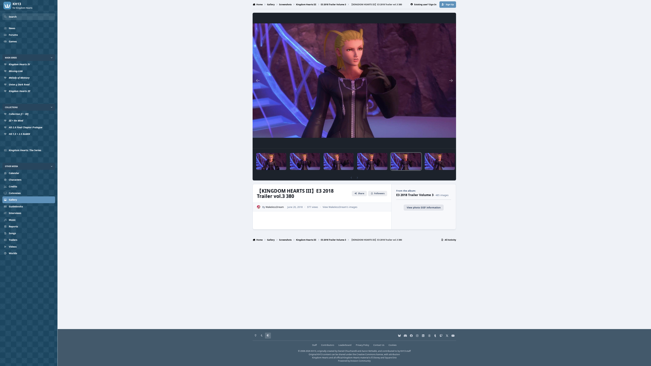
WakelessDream (275, 207)
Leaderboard (344, 345)
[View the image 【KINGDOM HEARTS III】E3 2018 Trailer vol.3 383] (305, 161)
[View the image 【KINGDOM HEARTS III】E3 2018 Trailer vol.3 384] (271, 161)
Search (13, 16)
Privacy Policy (362, 345)
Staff (314, 345)
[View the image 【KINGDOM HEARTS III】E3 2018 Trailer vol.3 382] (339, 161)
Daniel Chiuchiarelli (347, 351)
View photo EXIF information (424, 207)
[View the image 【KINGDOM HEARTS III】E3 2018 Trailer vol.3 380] (406, 161)
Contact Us (378, 345)
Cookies (393, 345)
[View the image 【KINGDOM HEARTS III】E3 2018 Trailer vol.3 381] (372, 161)
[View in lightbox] (354, 80)
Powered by (354, 360)
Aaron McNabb (369, 351)
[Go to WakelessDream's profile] (258, 207)
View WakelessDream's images (340, 207)
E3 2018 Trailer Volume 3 (414, 195)
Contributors (327, 345)
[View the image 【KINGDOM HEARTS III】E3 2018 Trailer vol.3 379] (440, 161)
